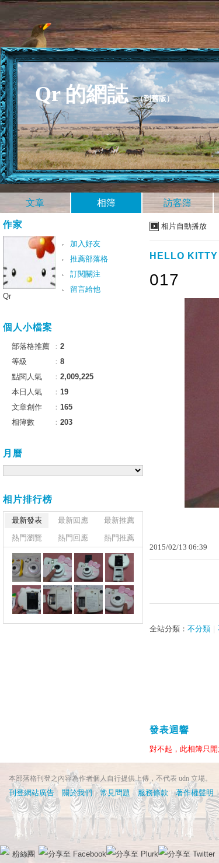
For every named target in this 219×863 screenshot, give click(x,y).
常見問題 (115, 792)
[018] (26, 567)
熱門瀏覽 (27, 537)
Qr (7, 296)
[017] (57, 567)
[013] (57, 599)
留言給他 (85, 289)
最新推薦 (119, 520)
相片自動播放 (184, 226)
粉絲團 (23, 854)
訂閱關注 (85, 274)
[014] (26, 599)
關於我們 (77, 792)
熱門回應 (73, 537)
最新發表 (27, 520)
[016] (88, 567)
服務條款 (153, 792)
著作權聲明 (195, 792)
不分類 (198, 628)
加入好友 (85, 243)
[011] (119, 599)
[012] (88, 599)
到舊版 (155, 98)
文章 (35, 203)
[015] (119, 567)
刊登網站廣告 (31, 792)
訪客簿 (178, 203)
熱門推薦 (119, 537)
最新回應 (73, 520)
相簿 (106, 203)
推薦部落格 (89, 258)
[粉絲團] (4, 850)
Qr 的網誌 (81, 94)
